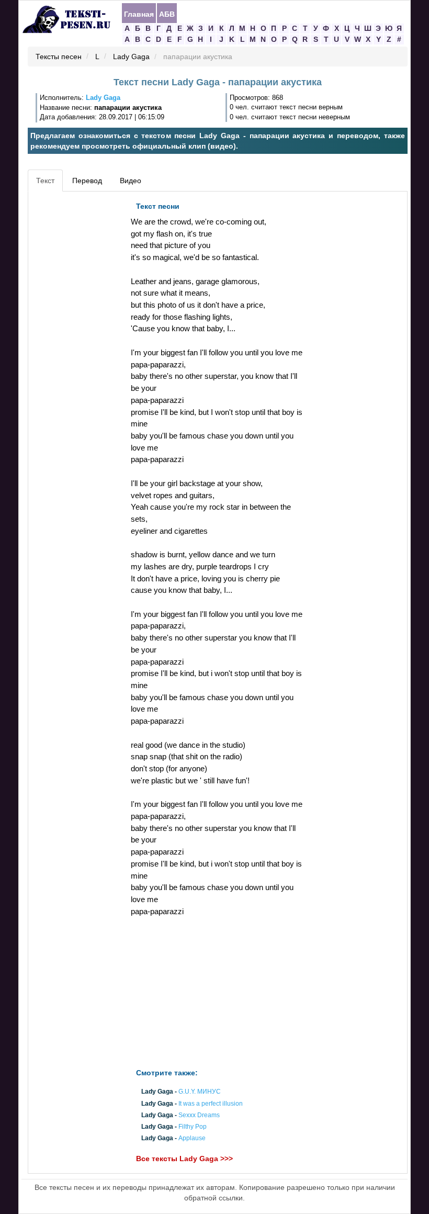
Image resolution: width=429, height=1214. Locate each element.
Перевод (87, 180)
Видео (130, 180)
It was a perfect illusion (210, 1103)
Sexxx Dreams (199, 1115)
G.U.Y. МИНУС (199, 1092)
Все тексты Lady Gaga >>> (184, 1158)
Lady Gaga (131, 57)
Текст (45, 180)
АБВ (167, 13)
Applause (192, 1138)
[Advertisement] (78, 354)
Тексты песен (59, 57)
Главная (139, 13)
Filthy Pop (192, 1126)
